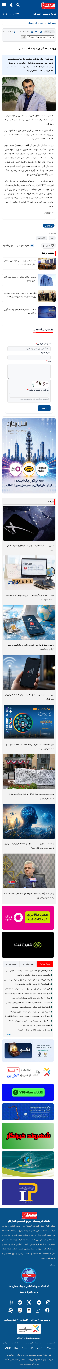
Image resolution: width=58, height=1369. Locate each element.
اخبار (42, 23)
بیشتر (9, 1034)
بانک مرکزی (41, 238)
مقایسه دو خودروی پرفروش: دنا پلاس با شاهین (34, 975)
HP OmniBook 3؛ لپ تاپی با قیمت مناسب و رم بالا (32, 984)
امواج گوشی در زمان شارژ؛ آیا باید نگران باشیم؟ (34, 1030)
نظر (49, 361)
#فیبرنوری (24, 1320)
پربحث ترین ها (11, 964)
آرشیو (5, 1343)
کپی (23, 37)
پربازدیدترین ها (28, 964)
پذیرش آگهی (50, 1348)
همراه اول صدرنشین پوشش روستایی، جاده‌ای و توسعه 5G (30, 1021)
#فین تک (35, 1320)
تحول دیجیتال (36, 1348)
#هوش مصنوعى (11, 1320)
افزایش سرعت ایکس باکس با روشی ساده (36, 1025)
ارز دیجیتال (32, 23)
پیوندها (24, 1348)
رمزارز (52, 238)
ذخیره (44, 408)
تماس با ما (51, 1343)
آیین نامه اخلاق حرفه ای (32, 1343)
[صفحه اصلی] (29, 5)
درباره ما (15, 1343)
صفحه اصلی (51, 23)
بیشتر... (52, 1265)
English (8, 1348)
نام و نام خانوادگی (44, 344)
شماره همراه (46, 352)
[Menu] (3, 5)
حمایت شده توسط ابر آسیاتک (29, 1338)
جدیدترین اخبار (45, 964)
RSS (16, 1348)
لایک (48, 246)
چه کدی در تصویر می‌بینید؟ (38, 390)
